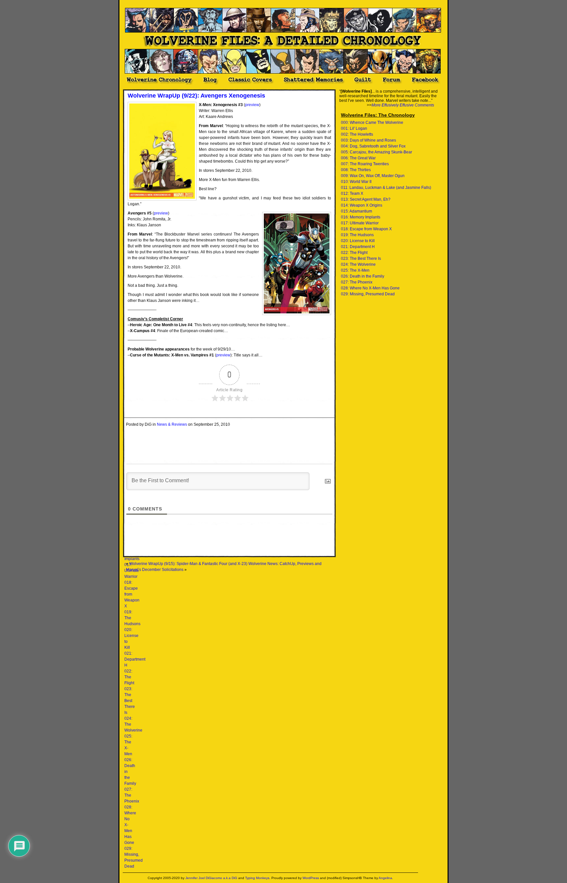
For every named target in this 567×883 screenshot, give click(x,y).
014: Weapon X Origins (361, 205)
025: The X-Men (355, 270)
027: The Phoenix (356, 282)
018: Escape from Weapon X (131, 594)
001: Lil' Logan (354, 128)
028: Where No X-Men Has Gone (370, 288)
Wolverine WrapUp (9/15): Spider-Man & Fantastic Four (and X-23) (188, 563)
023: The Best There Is (129, 701)
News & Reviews (172, 424)
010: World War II (356, 181)
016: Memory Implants (360, 217)
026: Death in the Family (362, 276)
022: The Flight (129, 677)
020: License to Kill (358, 240)
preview (252, 104)
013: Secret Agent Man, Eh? (365, 199)
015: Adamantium (356, 211)
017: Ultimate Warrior (360, 223)
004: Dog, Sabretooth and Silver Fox (373, 146)
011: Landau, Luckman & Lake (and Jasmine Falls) (386, 187)
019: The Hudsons (357, 235)
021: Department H (134, 659)
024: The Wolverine (358, 264)
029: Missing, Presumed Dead (368, 294)
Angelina (385, 878)
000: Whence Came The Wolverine (372, 122)
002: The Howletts (357, 134)
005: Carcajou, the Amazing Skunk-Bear (376, 152)
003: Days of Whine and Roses (368, 140)
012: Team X (352, 193)
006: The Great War (358, 158)
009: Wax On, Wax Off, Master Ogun (373, 175)
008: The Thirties (356, 170)
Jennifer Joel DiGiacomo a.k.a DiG (211, 878)
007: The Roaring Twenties (365, 164)
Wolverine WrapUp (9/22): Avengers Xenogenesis (196, 95)
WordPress (311, 878)
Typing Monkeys (257, 878)
